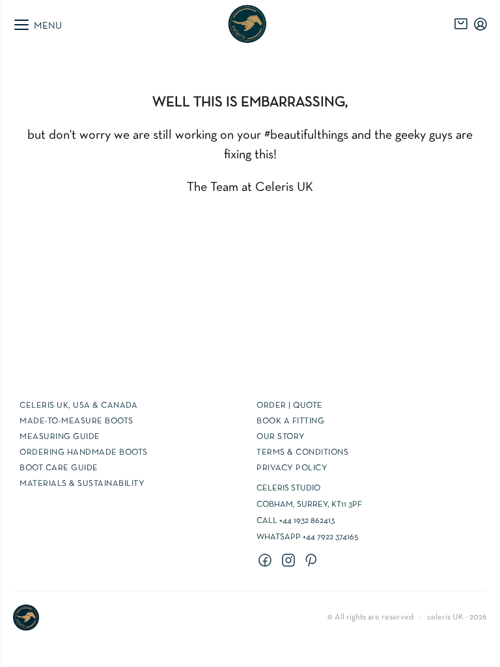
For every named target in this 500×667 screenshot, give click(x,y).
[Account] (480, 24)
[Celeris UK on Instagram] (290, 561)
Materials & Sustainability (82, 484)
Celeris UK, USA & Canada (78, 406)
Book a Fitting (290, 421)
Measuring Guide (60, 437)
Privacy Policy (292, 468)
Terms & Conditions (302, 453)
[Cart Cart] (460, 24)
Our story (281, 437)
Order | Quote (290, 406)
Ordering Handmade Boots (84, 453)
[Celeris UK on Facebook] (267, 561)
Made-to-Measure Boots (76, 421)
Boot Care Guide (59, 468)
